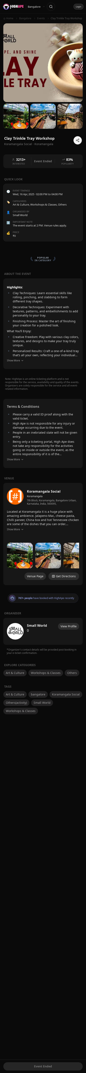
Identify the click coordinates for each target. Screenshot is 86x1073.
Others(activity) (16, 703)
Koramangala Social (66, 694)
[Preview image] (20, 555)
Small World (42, 703)
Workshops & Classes (43, 204)
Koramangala (43, 144)
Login (78, 6)
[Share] (77, 140)
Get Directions (66, 576)
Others (62, 204)
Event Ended (43, 1066)
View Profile (69, 626)
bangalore (38, 694)
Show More (13, 360)
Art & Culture (21, 204)
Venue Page (35, 576)
